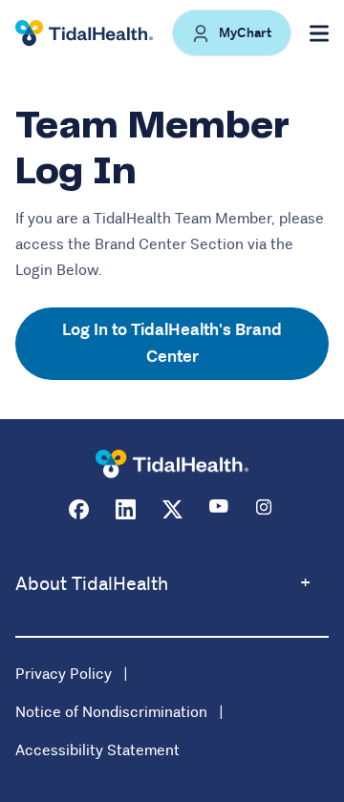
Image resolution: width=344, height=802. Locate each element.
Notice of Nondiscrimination (111, 712)
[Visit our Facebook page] (79, 509)
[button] (231, 33)
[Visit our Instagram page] (266, 509)
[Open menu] (319, 33)
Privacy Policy (63, 674)
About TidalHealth (91, 584)
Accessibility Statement (97, 750)
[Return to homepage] (172, 464)
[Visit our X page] (172, 509)
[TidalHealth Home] (84, 33)
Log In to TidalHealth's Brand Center (172, 343)
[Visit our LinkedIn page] (125, 509)
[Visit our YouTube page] (219, 509)
